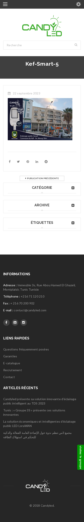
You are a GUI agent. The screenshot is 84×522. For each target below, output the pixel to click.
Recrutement (12, 370)
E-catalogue (11, 363)
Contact (9, 377)
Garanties (10, 356)
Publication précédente (43, 178)
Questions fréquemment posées (26, 349)
